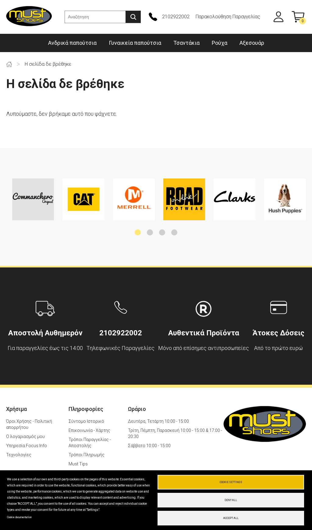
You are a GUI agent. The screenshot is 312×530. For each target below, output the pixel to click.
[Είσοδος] (278, 17)
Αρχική (9, 64)
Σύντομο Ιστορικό (86, 421)
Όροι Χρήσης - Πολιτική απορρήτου (29, 424)
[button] (138, 232)
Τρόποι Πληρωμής (87, 454)
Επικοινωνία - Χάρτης (89, 430)
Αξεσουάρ (251, 43)
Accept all (231, 518)
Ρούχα (219, 43)
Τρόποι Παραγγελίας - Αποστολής (90, 442)
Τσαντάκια (186, 43)
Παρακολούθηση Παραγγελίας (228, 16)
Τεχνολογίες (18, 454)
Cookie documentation (19, 517)
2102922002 (176, 16)
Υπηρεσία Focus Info (26, 445)
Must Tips (78, 463)
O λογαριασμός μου (25, 436)
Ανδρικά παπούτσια (72, 43)
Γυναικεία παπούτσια (135, 43)
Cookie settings (231, 482)
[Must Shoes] (29, 17)
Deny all (231, 500)
